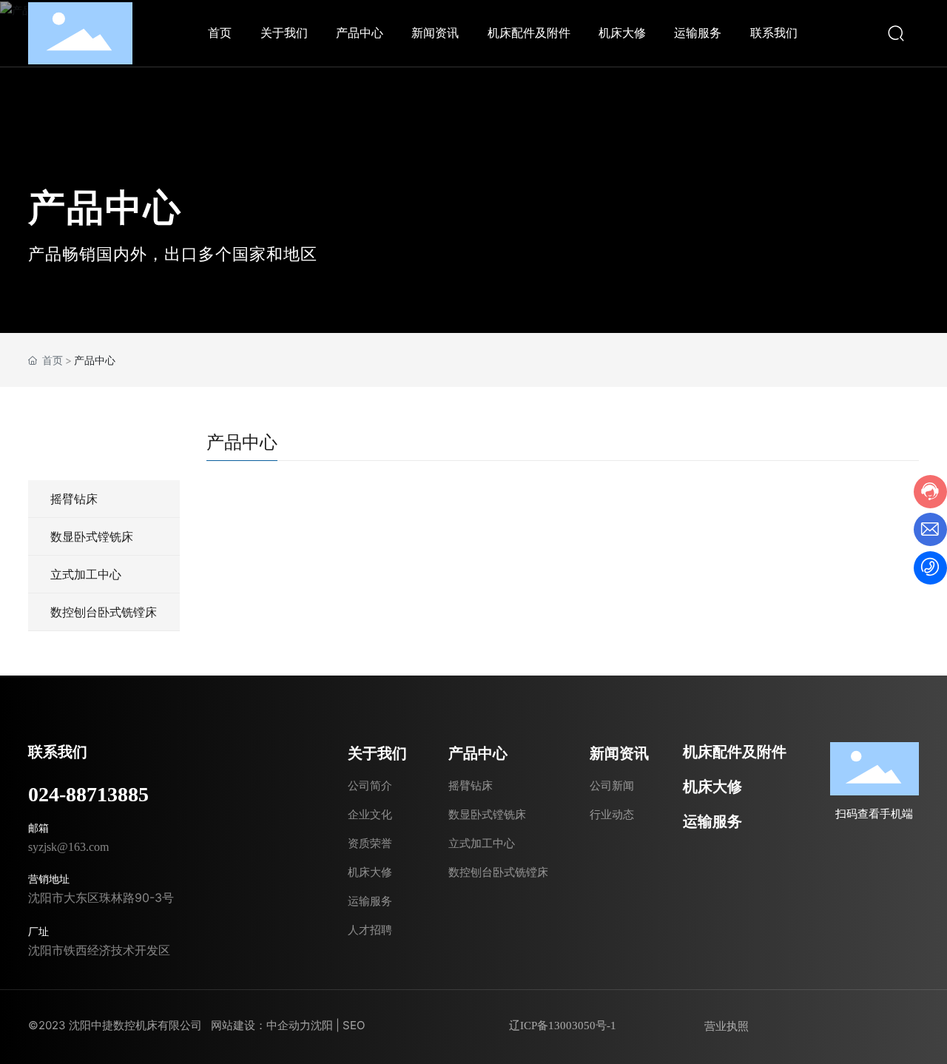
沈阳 (322, 1025)
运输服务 (712, 821)
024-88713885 (88, 794)
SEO (354, 1025)
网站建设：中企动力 (261, 1025)
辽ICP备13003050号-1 (562, 1025)
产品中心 (105, 207)
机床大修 (712, 786)
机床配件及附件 (734, 752)
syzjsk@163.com (68, 847)
